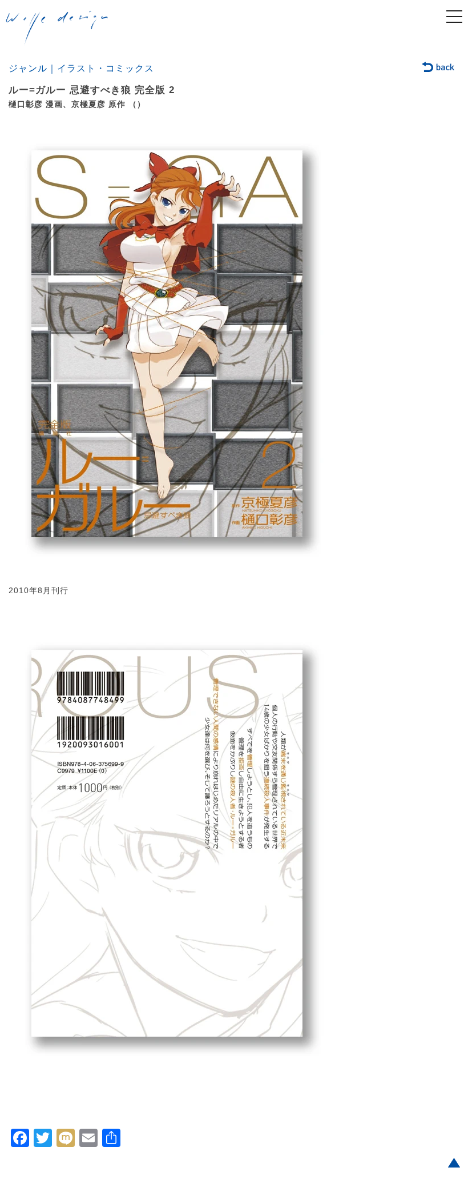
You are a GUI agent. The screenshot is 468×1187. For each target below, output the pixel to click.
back (438, 68)
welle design (57, 28)
